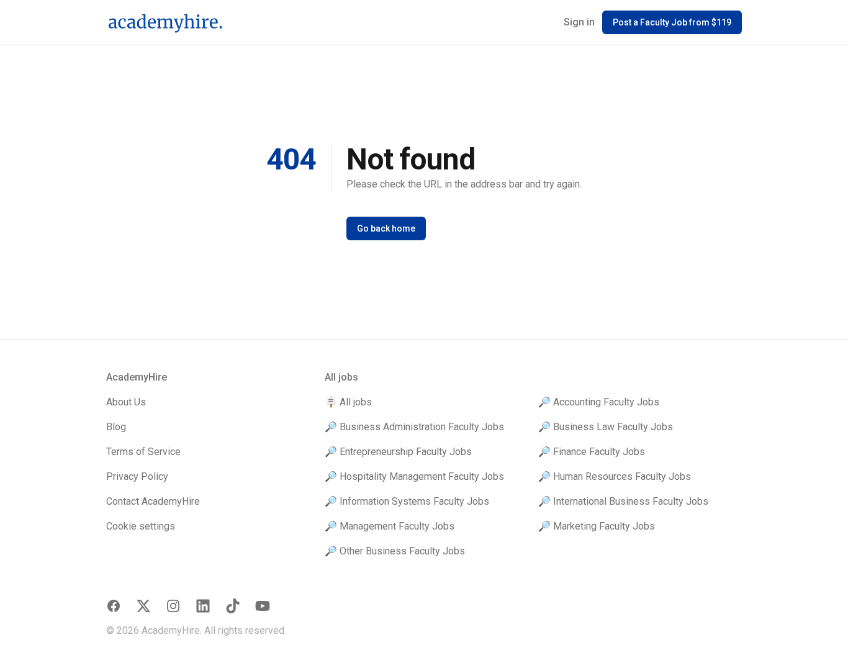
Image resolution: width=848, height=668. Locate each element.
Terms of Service (143, 452)
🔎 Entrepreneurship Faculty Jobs (398, 452)
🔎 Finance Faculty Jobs (591, 452)
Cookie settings (140, 526)
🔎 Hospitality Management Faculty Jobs (414, 476)
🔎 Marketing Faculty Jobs (596, 526)
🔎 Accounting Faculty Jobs (598, 402)
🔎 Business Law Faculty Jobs (605, 427)
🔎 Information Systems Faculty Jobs (407, 501)
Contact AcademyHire (153, 501)
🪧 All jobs (348, 402)
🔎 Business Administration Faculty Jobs (414, 427)
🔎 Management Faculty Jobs (389, 526)
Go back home (386, 228)
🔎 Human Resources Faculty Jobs (614, 476)
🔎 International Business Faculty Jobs (623, 501)
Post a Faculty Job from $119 (672, 22)
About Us (126, 402)
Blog (116, 427)
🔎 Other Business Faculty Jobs (395, 551)
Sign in (579, 22)
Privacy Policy (137, 476)
